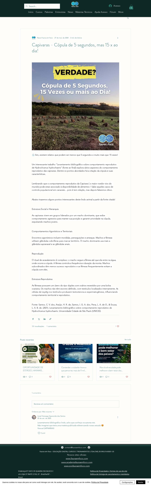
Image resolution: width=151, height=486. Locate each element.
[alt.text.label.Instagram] (62, 447)
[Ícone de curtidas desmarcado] (39, 433)
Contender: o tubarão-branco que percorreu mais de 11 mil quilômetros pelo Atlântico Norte (75, 369)
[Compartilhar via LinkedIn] (44, 319)
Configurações (127, 482)
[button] (131, 7)
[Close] (148, 482)
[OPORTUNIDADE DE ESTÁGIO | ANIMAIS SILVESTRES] (37, 353)
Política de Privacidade (99, 482)
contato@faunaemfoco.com (75, 447)
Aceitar (140, 482)
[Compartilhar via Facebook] (33, 319)
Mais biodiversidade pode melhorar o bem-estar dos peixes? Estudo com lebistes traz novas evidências (113, 369)
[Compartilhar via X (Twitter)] (39, 319)
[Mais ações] (117, 37)
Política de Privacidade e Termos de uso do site (108, 471)
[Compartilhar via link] (50, 319)
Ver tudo (128, 339)
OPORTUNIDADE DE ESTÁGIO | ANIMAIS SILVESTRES (33, 369)
